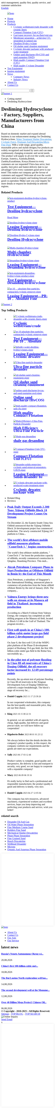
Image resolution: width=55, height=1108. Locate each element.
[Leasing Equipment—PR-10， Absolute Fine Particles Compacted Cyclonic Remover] (27, 291)
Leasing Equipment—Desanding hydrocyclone (26, 266)
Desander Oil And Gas (18, 821)
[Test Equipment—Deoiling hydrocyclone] (27, 201)
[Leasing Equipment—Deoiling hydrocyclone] (22, 222)
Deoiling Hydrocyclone (25, 239)
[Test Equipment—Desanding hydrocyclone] (27, 276)
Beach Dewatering (16, 841)
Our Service (13, 940)
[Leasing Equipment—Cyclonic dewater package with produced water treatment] (30, 350)
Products (11, 24)
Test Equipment (14, 68)
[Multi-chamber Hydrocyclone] (22, 248)
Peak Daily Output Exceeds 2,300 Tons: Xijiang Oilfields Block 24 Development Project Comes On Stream (28, 512)
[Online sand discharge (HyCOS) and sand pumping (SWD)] (30, 393)
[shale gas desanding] (24, 436)
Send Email (6, 1019)
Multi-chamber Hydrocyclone (19, 253)
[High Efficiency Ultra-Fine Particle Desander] (30, 424)
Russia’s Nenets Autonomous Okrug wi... (22, 954)
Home (10, 18)
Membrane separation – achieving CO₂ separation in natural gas (32, 39)
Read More (12, 217)
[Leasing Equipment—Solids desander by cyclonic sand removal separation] (30, 470)
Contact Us (12, 85)
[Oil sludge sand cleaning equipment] (30, 378)
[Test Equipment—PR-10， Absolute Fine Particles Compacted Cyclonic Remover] (30, 334)
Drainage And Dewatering (30, 142)
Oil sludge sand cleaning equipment (30, 46)
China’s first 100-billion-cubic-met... (19, 966)
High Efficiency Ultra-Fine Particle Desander (28, 430)
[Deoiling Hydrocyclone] (23, 235)
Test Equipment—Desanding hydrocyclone (26, 281)
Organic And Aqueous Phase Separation (26, 849)
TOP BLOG (17, 1014)
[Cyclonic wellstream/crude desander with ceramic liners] (30, 319)
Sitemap (5, 1014)
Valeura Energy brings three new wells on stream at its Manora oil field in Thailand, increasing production (28, 601)
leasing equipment (16, 71)
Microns (11, 846)
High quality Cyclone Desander (28, 65)
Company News (21, 76)
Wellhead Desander (16, 844)
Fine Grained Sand (16, 838)
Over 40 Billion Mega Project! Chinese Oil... (23, 1002)
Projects (11, 21)
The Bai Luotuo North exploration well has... (24, 978)
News (10, 74)
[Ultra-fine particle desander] (27, 362)
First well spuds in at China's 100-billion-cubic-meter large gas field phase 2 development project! (28, 633)
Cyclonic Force (8, 142)
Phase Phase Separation (18, 835)
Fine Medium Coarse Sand (20, 827)
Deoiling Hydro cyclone (25, 43)
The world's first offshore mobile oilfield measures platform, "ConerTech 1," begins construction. (30, 543)
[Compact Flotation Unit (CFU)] (30, 452)
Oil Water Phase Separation (20, 824)
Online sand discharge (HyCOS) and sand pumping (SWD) (31, 56)
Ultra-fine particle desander (27, 368)
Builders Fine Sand (16, 830)
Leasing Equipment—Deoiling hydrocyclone (24, 228)
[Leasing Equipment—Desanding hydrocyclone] (23, 260)
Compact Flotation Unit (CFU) (28, 32)
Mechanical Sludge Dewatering (22, 833)
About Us (12, 82)
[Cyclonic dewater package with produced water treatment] (30, 485)
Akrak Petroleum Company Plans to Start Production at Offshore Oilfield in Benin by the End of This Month (30, 570)
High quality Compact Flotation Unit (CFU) (28, 415)
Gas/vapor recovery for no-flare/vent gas (32, 35)
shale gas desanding (28, 441)
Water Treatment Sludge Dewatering (33, 139)
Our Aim (11, 938)
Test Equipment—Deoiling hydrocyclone (24, 209)
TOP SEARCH (32, 1014)
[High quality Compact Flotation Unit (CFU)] (30, 408)
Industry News (20, 79)
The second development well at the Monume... (25, 990)
